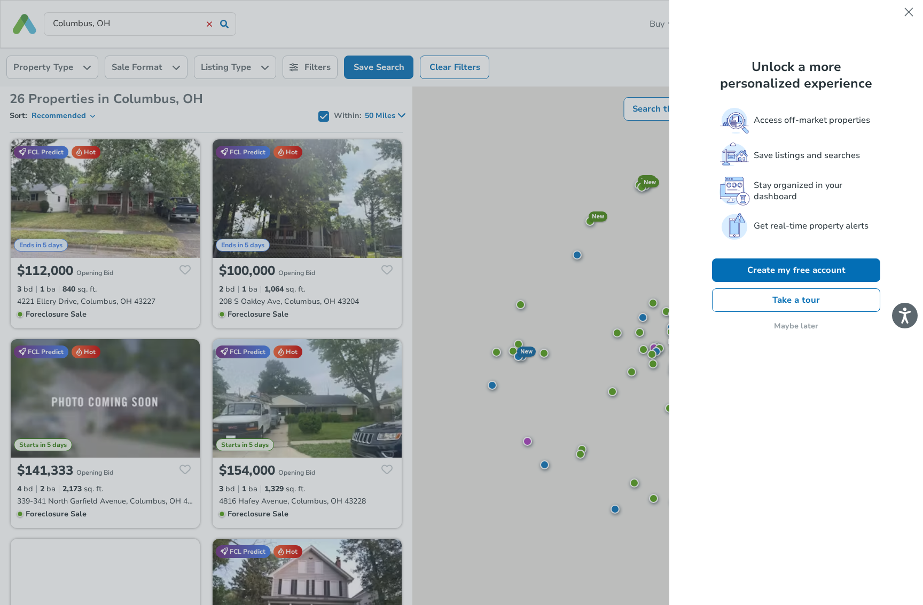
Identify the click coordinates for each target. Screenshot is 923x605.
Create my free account (796, 270)
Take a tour (796, 300)
